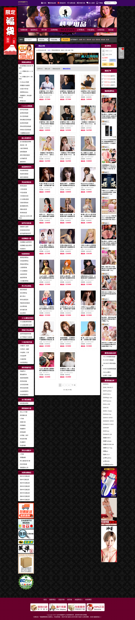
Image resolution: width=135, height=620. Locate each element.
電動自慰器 (23, 209)
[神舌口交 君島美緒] (109, 544)
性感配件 (22, 442)
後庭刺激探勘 (23, 378)
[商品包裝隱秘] (26, 564)
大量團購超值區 (24, 133)
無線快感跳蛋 (23, 174)
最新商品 (34, 30)
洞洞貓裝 (22, 425)
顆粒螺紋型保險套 (25, 119)
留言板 (111, 30)
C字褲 (21, 418)
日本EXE (105, 407)
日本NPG (105, 384)
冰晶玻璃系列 (23, 391)
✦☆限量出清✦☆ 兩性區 (26, 78)
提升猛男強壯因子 (25, 233)
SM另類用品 (23, 362)
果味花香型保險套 (25, 126)
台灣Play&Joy (106, 458)
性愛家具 (22, 249)
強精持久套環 (23, 226)
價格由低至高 (56, 68)
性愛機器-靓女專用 (25, 245)
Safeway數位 (106, 372)
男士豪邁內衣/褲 (24, 461)
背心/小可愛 (23, 412)
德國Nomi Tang (107, 448)
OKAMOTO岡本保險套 (109, 364)
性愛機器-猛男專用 (25, 242)
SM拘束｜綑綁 (24, 349)
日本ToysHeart (107, 391)
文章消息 (100, 30)
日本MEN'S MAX (108, 424)
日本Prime (105, 431)
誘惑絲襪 (22, 432)
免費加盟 (72, 3)
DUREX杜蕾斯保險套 (109, 369)
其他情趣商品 (23, 394)
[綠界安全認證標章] (26, 582)
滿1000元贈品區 (24, 476)
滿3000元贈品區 (24, 486)
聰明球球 (22, 162)
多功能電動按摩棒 (25, 141)
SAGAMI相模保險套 (108, 356)
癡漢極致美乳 (23, 206)
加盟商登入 (79, 599)
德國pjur (105, 451)
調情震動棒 (23, 152)
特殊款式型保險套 (25, 129)
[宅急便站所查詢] (26, 542)
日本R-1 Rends (107, 411)
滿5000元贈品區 (24, 493)
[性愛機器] (109, 512)
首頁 (44, 3)
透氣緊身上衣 (23, 467)
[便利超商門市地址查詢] (26, 524)
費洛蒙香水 (23, 374)
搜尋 (66, 39)
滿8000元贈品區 (24, 499)
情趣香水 (22, 371)
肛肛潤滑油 (23, 293)
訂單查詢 (80, 30)
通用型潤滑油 (23, 257)
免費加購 (23, 30)
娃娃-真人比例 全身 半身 (25, 217)
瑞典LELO (106, 454)
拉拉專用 (22, 313)
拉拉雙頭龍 (23, 306)
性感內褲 (22, 445)
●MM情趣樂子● (23, 3)
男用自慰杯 (23, 186)
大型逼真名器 (23, 196)
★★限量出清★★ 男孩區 (26, 67)
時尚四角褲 (23, 464)
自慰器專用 (23, 274)
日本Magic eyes (107, 397)
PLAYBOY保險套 (108, 360)
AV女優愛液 (23, 271)
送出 (104, 64)
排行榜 (44, 30)
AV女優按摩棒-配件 (25, 325)
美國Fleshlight (106, 441)
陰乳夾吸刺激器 (24, 155)
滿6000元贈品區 (24, 496)
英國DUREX (106, 438)
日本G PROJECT (107, 387)
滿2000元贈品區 (24, 483)
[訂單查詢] (26, 534)
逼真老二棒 (23, 145)
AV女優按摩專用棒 (25, 321)
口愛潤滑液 (23, 267)
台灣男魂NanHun (107, 464)
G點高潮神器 (23, 148)
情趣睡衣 (22, 428)
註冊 (111, 64)
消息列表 (61, 599)
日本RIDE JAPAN (108, 421)
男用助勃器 (23, 212)
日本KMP (105, 427)
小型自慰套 (23, 189)
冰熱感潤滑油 (23, 261)
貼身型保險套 (23, 123)
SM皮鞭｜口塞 (24, 352)
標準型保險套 (23, 109)
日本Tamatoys (106, 401)
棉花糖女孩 (23, 415)
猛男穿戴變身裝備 (25, 333)
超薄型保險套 (23, 113)
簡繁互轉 (82, 3)
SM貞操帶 (22, 356)
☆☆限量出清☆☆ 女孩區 (26, 72)
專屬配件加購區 (24, 85)
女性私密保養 (23, 384)
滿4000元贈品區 (24, 489)
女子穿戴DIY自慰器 (25, 337)
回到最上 (121, 56)
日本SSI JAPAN (107, 417)
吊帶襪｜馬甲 (23, 435)
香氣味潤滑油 (23, 264)
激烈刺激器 (23, 289)
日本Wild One (106, 414)
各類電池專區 (23, 403)
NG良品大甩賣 (24, 82)
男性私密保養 (23, 388)
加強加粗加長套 (24, 230)
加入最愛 (92, 3)
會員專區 (88, 599)
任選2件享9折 (23, 89)
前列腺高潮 (23, 309)
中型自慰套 (23, 192)
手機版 (100, 3)
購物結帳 (53, 3)
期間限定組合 (23, 92)
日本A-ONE (106, 404)
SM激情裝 (22, 359)
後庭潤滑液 (23, 277)
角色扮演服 (23, 439)
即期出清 (22, 101)
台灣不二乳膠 (106, 375)
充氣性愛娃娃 (23, 202)
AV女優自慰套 (24, 199)
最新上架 (47, 68)
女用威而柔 (23, 158)
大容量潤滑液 (23, 281)
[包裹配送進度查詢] (26, 511)
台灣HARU (106, 461)
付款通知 (90, 30)
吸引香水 (22, 296)
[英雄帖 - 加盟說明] (26, 549)
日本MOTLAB (107, 434)
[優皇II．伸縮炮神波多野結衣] (109, 483)
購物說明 (63, 3)
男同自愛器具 (23, 299)
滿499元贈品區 (24, 479)
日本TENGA (106, 394)
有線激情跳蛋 (23, 170)
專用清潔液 (23, 381)
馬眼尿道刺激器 (24, 303)
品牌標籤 (54, 30)
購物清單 (120, 48)
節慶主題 (22, 422)
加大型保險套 (23, 116)
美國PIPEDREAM (108, 444)
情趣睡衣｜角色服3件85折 (25, 96)
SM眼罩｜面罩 (24, 346)
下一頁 (73, 385)
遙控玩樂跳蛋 (23, 177)
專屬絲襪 (22, 457)
